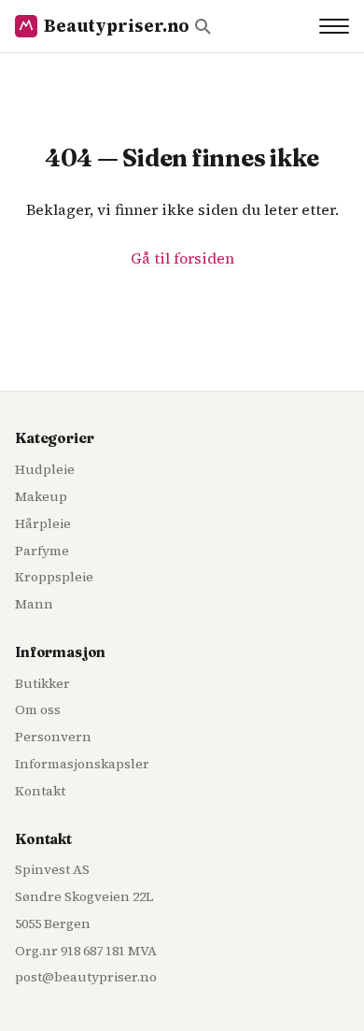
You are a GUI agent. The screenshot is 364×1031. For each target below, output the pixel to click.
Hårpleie (43, 523)
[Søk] (202, 26)
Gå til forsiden (182, 258)
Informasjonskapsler (82, 763)
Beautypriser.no (116, 25)
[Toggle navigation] (334, 26)
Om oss (38, 709)
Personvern (53, 736)
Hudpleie (45, 469)
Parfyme (42, 550)
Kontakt (40, 790)
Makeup (41, 496)
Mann (34, 603)
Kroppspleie (54, 576)
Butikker (42, 683)
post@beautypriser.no (86, 976)
